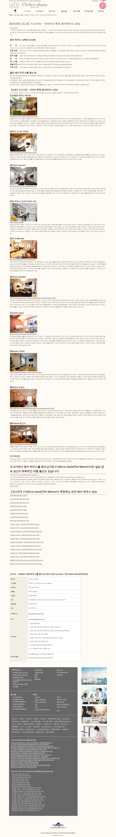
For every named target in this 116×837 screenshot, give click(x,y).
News (36, 674)
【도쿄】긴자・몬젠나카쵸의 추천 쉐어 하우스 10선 (25, 553)
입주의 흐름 (38, 670)
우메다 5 (43, 718)
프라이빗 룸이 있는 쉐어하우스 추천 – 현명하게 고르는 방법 (28, 753)
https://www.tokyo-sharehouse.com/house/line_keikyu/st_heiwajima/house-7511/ (33, 298)
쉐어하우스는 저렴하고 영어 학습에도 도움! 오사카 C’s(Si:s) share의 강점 (32, 751)
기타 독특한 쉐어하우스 (19, 701)
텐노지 (59, 697)
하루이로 (56, 724)
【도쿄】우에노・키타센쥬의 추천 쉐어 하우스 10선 (25, 538)
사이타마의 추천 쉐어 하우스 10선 (19, 502)
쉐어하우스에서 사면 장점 (20, 675)
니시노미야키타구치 (27, 732)
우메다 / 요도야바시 (40, 699)
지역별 (35, 694)
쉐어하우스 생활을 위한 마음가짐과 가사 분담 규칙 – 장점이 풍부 (29, 756)
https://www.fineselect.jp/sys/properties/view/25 (23, 152)
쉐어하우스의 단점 (18, 677)
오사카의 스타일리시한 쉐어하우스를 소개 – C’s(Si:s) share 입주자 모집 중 (32, 746)
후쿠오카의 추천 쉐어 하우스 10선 (19, 520)
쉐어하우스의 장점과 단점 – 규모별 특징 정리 (24, 767)
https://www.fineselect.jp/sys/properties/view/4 (23, 259)
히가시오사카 (60, 702)
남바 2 (19, 724)
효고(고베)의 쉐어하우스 (20, 709)
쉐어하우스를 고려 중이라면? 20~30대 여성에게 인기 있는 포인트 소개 (31, 755)
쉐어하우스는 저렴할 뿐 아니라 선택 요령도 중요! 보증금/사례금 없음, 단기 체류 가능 (35, 748)
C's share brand (17, 697)
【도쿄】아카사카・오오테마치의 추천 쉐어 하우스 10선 (26, 549)
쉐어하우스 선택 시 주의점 (20, 684)
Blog (36, 677)
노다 (22, 726)
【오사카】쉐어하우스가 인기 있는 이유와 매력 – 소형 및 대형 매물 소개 (31, 742)
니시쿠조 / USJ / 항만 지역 (42, 709)
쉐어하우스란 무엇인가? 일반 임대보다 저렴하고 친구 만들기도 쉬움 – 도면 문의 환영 (35, 758)
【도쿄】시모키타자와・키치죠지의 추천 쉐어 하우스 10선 (26, 542)
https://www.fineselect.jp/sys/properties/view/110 (23, 444)
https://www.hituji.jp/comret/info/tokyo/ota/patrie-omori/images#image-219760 (32, 408)
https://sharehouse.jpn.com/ (36, 619)
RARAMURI (15, 726)
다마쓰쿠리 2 (25, 721)
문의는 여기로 (14, 486)
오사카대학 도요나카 (43, 729)
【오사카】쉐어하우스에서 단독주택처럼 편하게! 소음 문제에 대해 (30, 744)
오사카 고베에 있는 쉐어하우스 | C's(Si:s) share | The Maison (58, 833)
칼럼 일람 (37, 679)
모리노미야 (66, 718)
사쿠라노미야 (47, 724)
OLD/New (65, 729)
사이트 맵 (59, 675)
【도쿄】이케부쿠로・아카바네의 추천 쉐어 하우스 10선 (26, 531)
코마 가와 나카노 (46, 726)
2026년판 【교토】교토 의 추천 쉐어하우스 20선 (26, 810)
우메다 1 (21, 718)
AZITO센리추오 (55, 729)
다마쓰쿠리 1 (15, 721)
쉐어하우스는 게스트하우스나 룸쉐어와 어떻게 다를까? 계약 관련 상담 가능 (32, 760)
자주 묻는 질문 (39, 672)
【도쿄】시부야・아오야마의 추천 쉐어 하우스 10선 (25, 524)
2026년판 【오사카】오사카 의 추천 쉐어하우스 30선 (27, 808)
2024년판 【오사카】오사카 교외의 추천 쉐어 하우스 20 (26, 564)
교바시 (37, 707)
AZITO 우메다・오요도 (54, 718)
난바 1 (13, 724)
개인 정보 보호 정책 (62, 672)
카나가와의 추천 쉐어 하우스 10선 (19, 499)
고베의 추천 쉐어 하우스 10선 (18, 506)
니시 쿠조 (28, 726)
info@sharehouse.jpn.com (36, 613)
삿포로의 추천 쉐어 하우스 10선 (19, 513)
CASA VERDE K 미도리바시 (62, 721)
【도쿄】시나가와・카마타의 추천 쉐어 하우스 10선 (25, 535)
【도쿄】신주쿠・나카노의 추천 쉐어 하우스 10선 (24, 528)
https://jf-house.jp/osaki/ (17, 222)
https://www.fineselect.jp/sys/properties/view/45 (23, 186)
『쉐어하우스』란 (16, 670)
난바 (36, 704)
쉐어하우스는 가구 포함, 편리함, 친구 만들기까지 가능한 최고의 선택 (30, 765)
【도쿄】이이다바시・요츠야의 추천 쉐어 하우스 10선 (25, 546)
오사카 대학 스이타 (59, 726)
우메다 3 (28, 718)
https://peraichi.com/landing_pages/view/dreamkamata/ (26, 372)
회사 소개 (59, 670)
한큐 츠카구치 (40, 732)
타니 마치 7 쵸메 (47, 721)
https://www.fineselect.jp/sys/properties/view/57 (23, 334)
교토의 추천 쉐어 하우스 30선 (18, 510)
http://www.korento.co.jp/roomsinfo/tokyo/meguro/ (24, 116)
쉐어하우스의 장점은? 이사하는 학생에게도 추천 (24, 763)
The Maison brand (18, 699)
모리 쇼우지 (64, 724)
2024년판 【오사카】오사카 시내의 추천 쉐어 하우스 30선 (26, 560)
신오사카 (37, 697)
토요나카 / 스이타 (62, 699)
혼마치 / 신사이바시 (40, 702)
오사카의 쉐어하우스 (18, 704)
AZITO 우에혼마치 (29, 724)
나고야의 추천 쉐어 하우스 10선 (19, 517)
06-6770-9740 (33, 604)
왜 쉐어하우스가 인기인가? (20, 672)
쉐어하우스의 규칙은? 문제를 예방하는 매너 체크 (25, 761)
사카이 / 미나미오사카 (63, 704)
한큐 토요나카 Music (17, 729)
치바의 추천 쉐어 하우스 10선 (18, 495)
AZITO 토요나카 (30, 729)
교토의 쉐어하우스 (18, 706)
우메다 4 (35, 718)
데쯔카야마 (36, 726)
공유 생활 (15, 686)
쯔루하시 (38, 724)
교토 (58, 710)
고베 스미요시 (16, 732)
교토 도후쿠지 (50, 732)
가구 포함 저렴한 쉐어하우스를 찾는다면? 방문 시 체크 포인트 (28, 749)
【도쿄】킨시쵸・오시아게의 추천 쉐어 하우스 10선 (25, 556)
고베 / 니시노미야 (62, 706)
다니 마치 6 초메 (36, 721)
